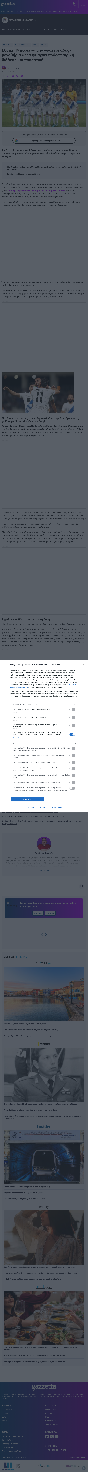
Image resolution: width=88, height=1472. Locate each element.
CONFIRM (27, 799)
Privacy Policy (57, 807)
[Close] (83, 665)
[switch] (72, 709)
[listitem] (44, 704)
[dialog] (44, 736)
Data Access (44, 807)
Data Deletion (31, 807)
